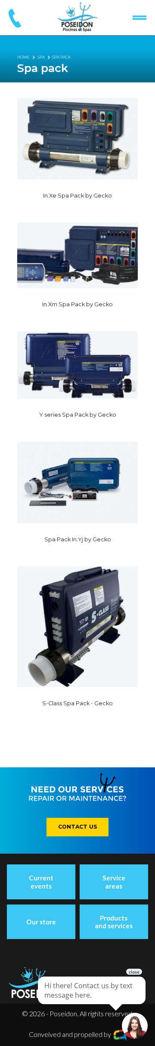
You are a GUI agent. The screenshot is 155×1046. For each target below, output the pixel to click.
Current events (41, 881)
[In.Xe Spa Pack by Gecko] (77, 138)
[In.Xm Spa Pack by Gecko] (77, 255)
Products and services (114, 922)
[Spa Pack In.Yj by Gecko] (77, 482)
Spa (41, 57)
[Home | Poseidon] (77, 16)
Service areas (113, 881)
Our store (41, 922)
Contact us (77, 826)
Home (23, 57)
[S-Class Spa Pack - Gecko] (77, 626)
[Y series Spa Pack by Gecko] (77, 365)
